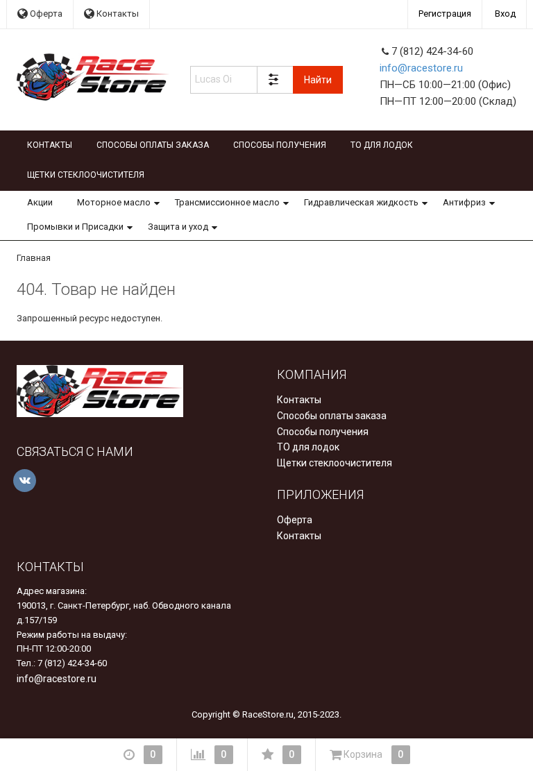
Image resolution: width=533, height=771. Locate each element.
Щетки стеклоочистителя (85, 175)
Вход (505, 13)
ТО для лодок (381, 145)
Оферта (45, 13)
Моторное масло (114, 202)
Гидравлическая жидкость (361, 202)
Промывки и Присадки (75, 226)
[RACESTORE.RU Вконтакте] (24, 480)
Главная (34, 258)
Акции (40, 202)
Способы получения (279, 145)
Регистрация (444, 13)
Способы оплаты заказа (152, 145)
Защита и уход (178, 226)
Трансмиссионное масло (227, 202)
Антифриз (464, 202)
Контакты (116, 13)
